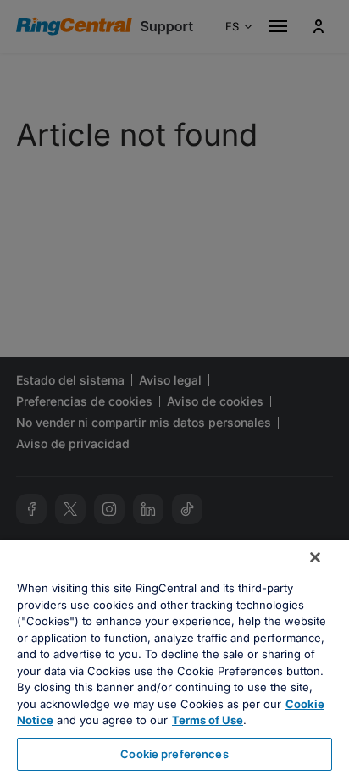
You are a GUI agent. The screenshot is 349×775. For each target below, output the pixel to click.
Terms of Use (207, 720)
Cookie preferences (174, 754)
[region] (174, 657)
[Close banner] (315, 557)
